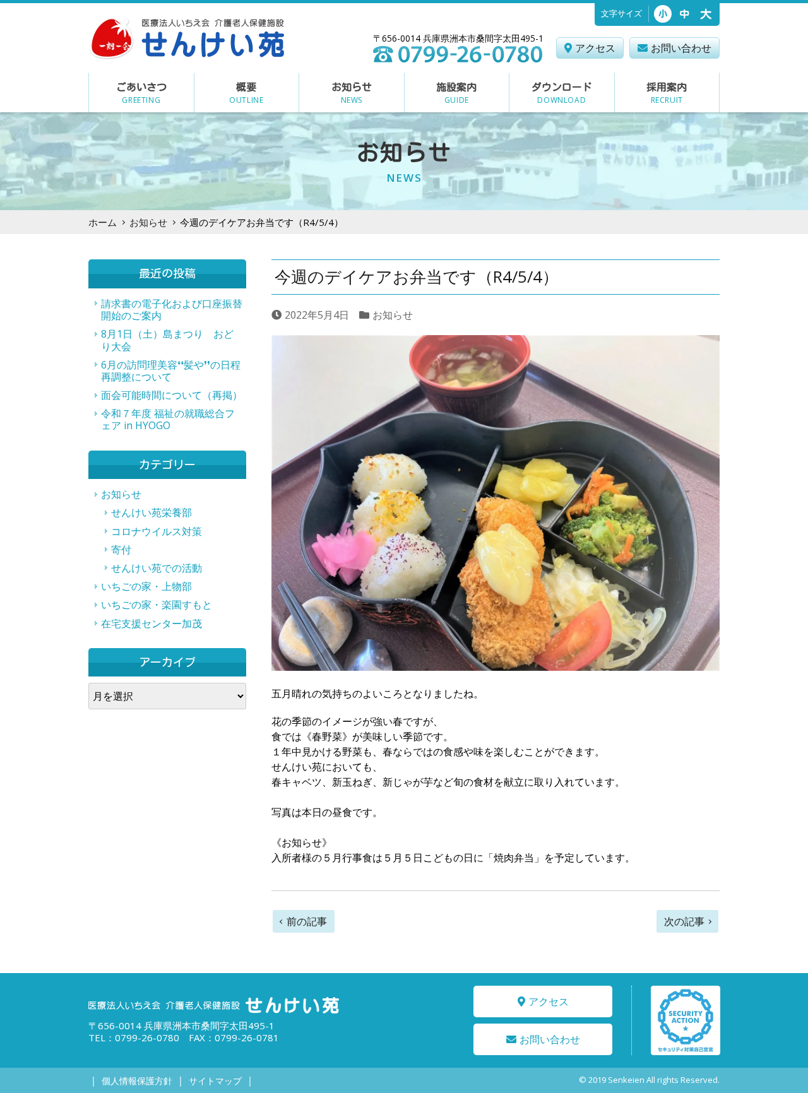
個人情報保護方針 (137, 1081)
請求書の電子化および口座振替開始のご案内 (171, 309)
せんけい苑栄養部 (151, 512)
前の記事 (307, 921)
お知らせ (148, 222)
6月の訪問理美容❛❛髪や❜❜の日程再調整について (171, 371)
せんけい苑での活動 (156, 568)
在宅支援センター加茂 (151, 623)
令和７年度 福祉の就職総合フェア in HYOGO (168, 419)
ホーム (102, 222)
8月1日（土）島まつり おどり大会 (167, 340)
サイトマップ (215, 1081)
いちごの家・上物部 (146, 586)
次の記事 (684, 921)
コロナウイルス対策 (156, 531)
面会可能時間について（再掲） (171, 395)
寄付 (121, 550)
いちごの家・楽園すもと (156, 604)
